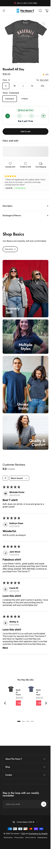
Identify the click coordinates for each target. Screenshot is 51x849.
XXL (42, 86)
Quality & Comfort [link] (35, 444)
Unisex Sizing (23, 409)
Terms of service (29, 841)
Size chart (44, 80)
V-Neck (24, 99)
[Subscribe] (41, 805)
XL (32, 86)
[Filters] (5, 479)
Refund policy (7, 841)
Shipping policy (41, 841)
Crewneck (9, 99)
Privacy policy (17, 841)
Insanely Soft (13, 317)
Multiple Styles (24, 352)
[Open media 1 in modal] (43, 23)
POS (25, 835)
